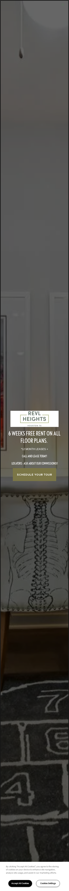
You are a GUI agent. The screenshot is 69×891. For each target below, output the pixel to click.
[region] (34, 876)
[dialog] (34, 445)
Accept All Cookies (20, 883)
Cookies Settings (48, 883)
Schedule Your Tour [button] (34, 474)
